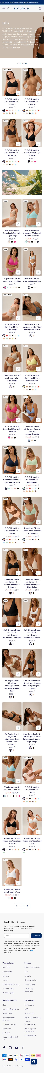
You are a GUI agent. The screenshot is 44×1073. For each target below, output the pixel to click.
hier (34, 546)
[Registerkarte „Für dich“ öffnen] (34, 1061)
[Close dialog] (42, 525)
